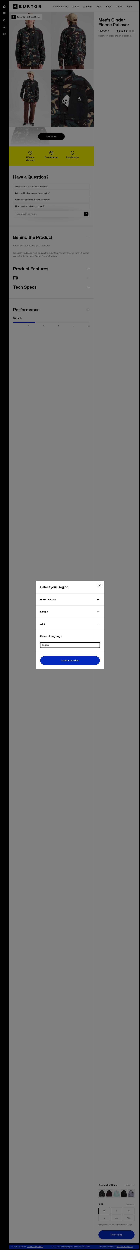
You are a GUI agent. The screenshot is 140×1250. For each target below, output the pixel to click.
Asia (42, 624)
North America (48, 599)
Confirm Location (70, 660)
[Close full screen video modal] (100, 585)
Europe (44, 612)
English (45, 645)
